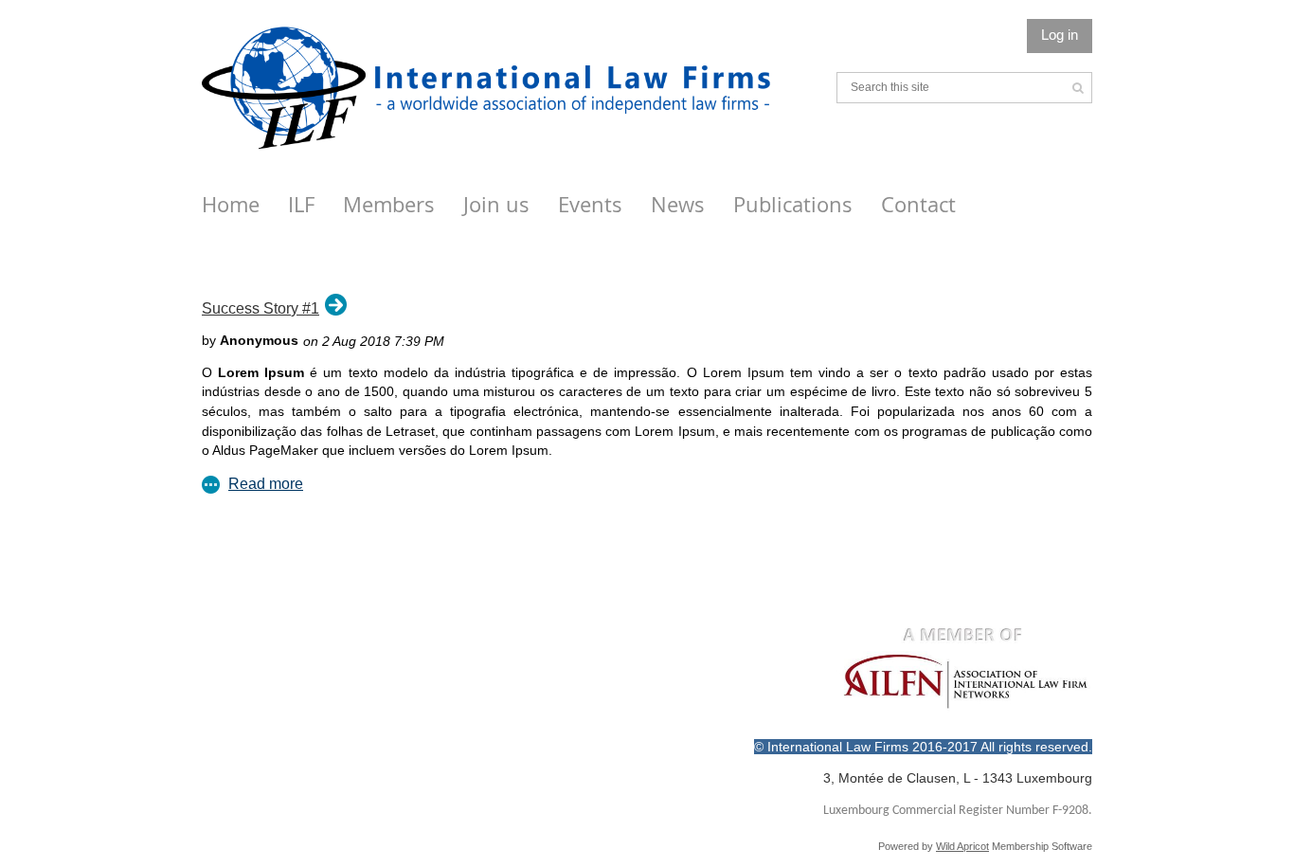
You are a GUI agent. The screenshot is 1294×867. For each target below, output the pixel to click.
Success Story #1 (260, 308)
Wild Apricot (962, 846)
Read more (265, 484)
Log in (1059, 35)
